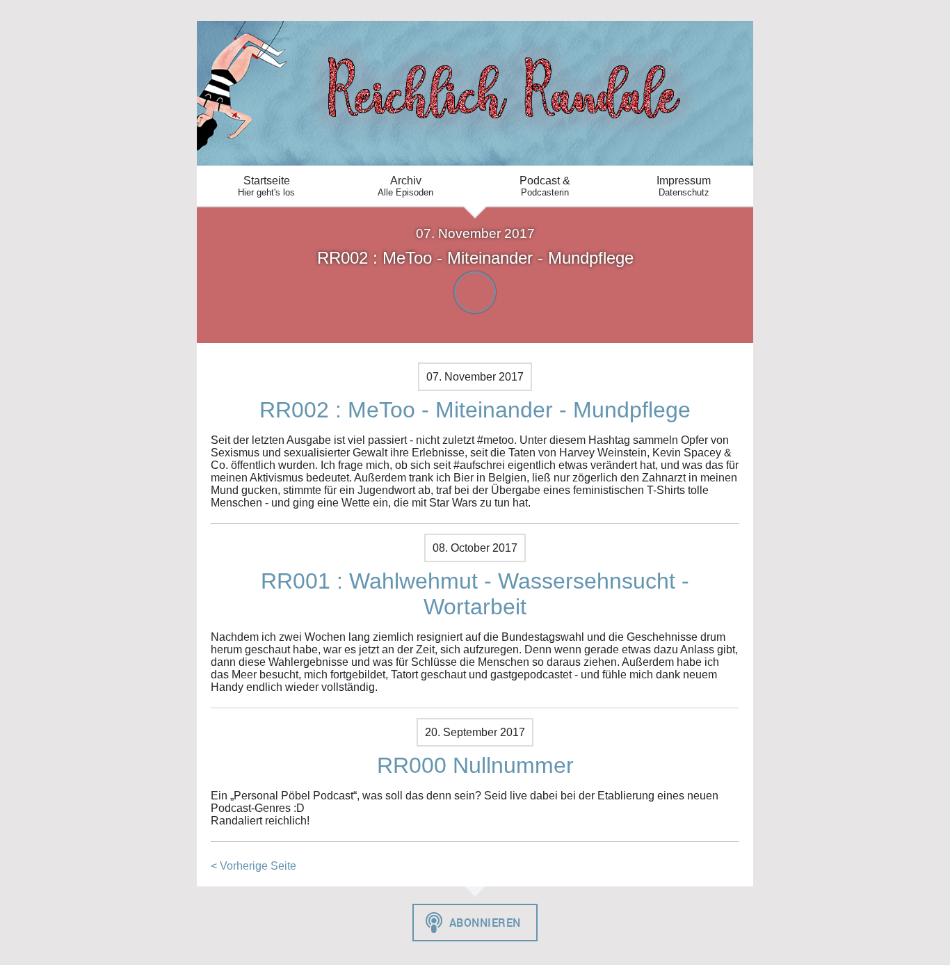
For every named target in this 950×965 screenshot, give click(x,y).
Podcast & (545, 186)
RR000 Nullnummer (475, 765)
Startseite (266, 186)
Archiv (405, 186)
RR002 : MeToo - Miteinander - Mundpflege (475, 409)
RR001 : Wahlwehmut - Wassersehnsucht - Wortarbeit (475, 593)
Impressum (684, 186)
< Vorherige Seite (253, 866)
